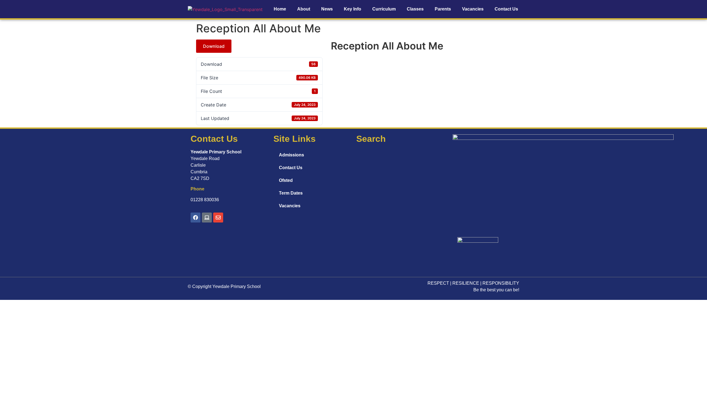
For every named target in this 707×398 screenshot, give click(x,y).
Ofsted (286, 180)
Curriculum (384, 9)
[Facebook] (196, 217)
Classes (415, 9)
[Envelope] (218, 217)
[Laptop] (207, 217)
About (303, 9)
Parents (443, 9)
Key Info (352, 9)
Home (280, 9)
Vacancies (473, 9)
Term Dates (291, 193)
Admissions (291, 155)
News (327, 9)
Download (214, 46)
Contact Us (506, 9)
